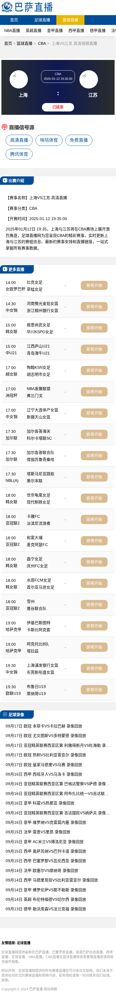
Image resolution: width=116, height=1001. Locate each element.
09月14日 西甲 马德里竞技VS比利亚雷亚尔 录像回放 (52, 880)
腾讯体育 (19, 154)
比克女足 (35, 282)
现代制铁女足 (38, 502)
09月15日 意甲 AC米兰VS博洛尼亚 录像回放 (45, 841)
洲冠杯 (11, 395)
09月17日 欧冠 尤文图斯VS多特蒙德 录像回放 (46, 735)
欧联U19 (13, 693)
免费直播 (79, 140)
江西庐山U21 (38, 346)
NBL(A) (12, 480)
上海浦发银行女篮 (42, 665)
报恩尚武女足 (38, 325)
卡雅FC (33, 516)
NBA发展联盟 (38, 388)
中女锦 (11, 310)
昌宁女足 (35, 559)
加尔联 (11, 438)
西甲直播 (76, 30)
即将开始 (94, 285)
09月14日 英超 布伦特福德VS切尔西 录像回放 (46, 899)
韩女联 (11, 331)
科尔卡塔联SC (39, 438)
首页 (14, 20)
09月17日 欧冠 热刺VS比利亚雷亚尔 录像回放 (46, 755)
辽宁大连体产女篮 (42, 410)
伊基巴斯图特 (38, 622)
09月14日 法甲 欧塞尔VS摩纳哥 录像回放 (42, 870)
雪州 (31, 601)
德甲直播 (98, 30)
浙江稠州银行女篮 (42, 310)
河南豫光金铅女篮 (42, 303)
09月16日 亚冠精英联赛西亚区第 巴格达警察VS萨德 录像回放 (58, 784)
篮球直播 (70, 20)
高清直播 (19, 140)
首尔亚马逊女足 (40, 587)
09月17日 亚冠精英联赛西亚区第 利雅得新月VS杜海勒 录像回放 (58, 745)
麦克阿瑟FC (37, 544)
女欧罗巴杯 (15, 289)
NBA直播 (12, 30)
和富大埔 (35, 537)
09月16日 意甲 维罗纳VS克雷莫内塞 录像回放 (46, 822)
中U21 (11, 353)
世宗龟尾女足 (38, 495)
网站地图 (50, 989)
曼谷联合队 (36, 608)
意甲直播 (55, 30)
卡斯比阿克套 (38, 629)
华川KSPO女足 (40, 332)
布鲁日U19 (36, 686)
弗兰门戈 (35, 395)
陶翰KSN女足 (38, 367)
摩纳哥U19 (36, 693)
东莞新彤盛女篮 (40, 672)
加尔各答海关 (38, 431)
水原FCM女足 (39, 580)
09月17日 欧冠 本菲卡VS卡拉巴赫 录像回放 (44, 726)
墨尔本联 (35, 481)
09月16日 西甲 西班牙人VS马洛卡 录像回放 (44, 774)
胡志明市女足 (38, 374)
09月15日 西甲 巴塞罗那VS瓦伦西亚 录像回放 (46, 860)
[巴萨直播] (27, 12)
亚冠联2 (13, 523)
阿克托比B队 (38, 644)
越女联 (11, 374)
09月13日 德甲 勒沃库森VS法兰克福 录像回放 (46, 909)
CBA (42, 43)
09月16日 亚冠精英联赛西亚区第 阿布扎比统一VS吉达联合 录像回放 (57, 794)
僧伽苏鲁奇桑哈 (40, 459)
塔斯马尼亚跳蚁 (40, 474)
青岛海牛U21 (38, 353)
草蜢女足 (35, 289)
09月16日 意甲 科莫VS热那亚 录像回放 (40, 803)
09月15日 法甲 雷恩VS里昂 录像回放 (38, 832)
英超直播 (33, 30)
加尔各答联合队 (40, 452)
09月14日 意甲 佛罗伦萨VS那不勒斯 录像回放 (46, 890)
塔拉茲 (33, 651)
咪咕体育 (49, 140)
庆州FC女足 (37, 566)
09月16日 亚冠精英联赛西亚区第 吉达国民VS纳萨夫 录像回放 (58, 813)
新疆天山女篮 (38, 417)
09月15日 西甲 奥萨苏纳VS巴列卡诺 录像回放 (46, 851)
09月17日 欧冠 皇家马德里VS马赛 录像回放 (44, 764)
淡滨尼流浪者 (38, 523)
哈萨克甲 (13, 629)
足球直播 (42, 20)
